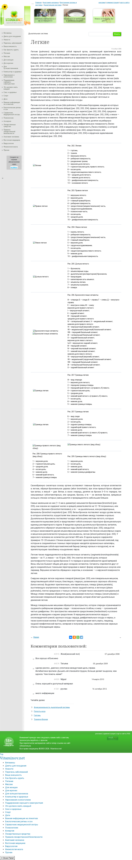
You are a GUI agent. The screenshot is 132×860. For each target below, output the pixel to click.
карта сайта (124, 2)
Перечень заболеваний (13, 43)
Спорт (6, 96)
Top (1, 754)
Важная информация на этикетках (12, 103)
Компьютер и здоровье (13, 72)
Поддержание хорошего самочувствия (9, 82)
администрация (112, 2)
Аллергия (7, 121)
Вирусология (9, 143)
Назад (36, 637)
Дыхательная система (38, 33)
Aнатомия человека (11, 137)
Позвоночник (9, 118)
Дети (5, 99)
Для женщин (8, 60)
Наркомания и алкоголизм (9, 76)
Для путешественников (11, 67)
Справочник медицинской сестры (12, 113)
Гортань (37, 715)
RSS (128, 734)
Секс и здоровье (10, 92)
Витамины (7, 33)
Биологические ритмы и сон (12, 108)
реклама (102, 2)
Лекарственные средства (10, 125)
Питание (7, 53)
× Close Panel (7, 858)
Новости (7, 40)
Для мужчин (8, 63)
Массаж (7, 56)
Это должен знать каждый (11, 88)
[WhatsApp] (77, 637)
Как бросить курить (11, 50)
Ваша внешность (10, 46)
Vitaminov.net (12, 757)
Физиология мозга (11, 147)
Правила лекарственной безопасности (9, 131)
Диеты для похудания (12, 36)
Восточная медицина (12, 140)
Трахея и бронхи (41, 719)
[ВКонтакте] (70, 637)
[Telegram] (81, 637)
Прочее (6, 150)
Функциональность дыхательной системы (52, 707)
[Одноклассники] (74, 637)
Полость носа (39, 711)
